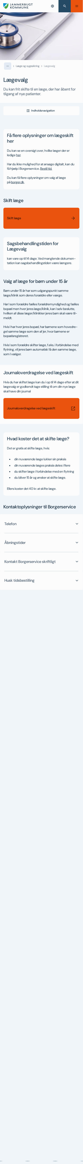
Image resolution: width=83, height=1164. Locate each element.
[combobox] (52, 6)
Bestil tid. (46, 168)
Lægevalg (49, 66)
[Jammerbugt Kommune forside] (18, 6)
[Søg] (64, 6)
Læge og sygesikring (27, 66)
